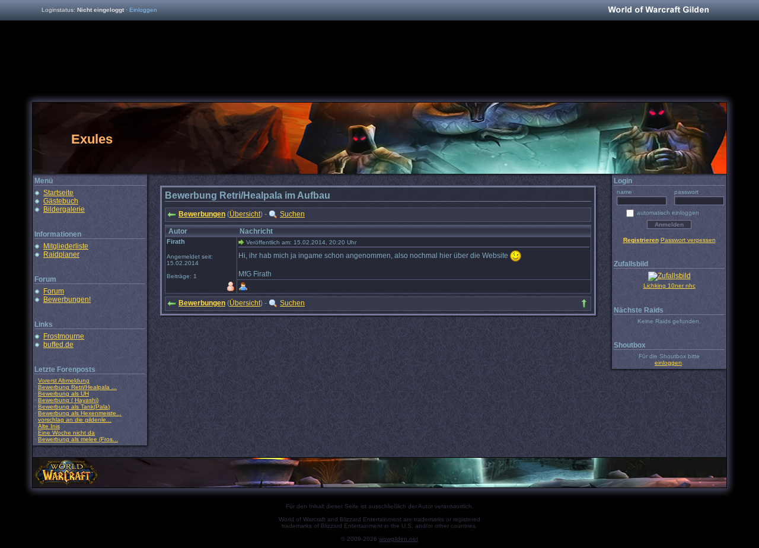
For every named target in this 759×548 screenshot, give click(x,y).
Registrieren (641, 240)
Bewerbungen (201, 214)
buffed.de (58, 344)
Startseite (58, 193)
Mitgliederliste (65, 246)
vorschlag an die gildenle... (74, 419)
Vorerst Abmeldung (64, 380)
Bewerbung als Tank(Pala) (74, 406)
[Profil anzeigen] (243, 286)
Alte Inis (49, 426)
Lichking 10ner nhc (669, 285)
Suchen (292, 214)
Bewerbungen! (67, 299)
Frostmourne (63, 336)
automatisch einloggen (668, 212)
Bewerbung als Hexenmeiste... (80, 413)
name (624, 192)
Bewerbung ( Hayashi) (68, 400)
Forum (53, 291)
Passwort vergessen (688, 240)
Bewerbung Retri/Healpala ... (77, 387)
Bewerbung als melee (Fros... (78, 439)
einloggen (668, 362)
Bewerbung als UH (63, 393)
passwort (686, 192)
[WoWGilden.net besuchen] (658, 10)
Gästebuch (60, 201)
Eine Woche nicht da (66, 432)
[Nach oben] (584, 303)
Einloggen (143, 10)
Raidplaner (61, 254)
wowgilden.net (398, 539)
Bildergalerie (64, 209)
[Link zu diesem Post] (241, 242)
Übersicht (244, 214)
